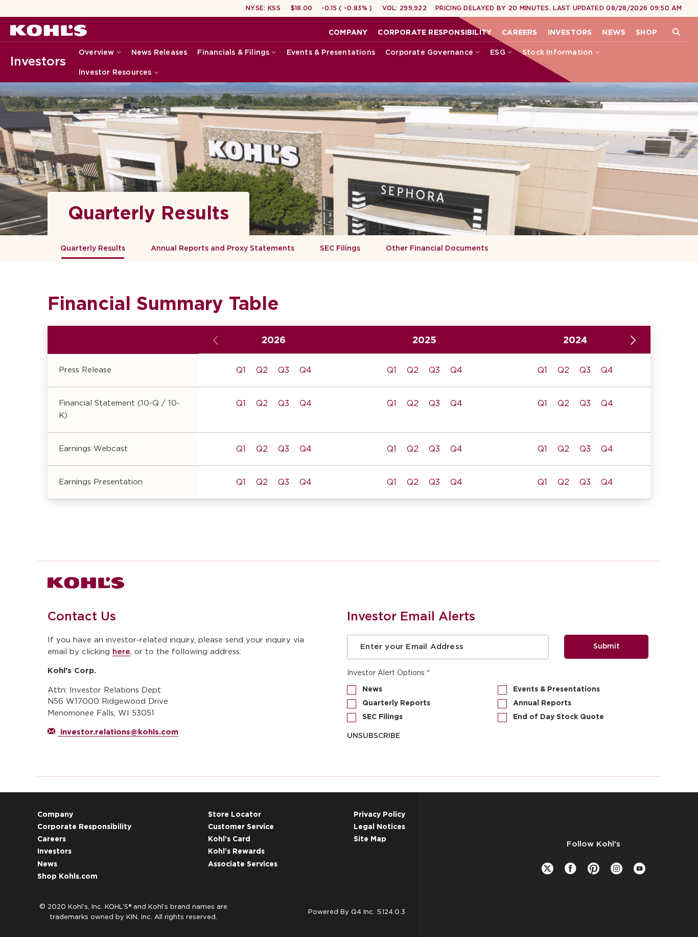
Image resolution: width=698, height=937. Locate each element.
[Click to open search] (676, 32)
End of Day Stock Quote (558, 717)
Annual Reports (542, 703)
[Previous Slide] (216, 341)
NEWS (613, 32)
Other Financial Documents (437, 248)
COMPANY (348, 32)
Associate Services (242, 864)
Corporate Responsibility (84, 827)
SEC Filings (340, 248)
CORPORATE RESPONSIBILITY (435, 32)
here (121, 652)
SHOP (646, 32)
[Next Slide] (632, 341)
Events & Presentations (556, 689)
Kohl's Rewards (236, 851)
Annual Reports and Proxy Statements (222, 248)
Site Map (370, 839)
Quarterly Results (92, 248)
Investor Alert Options (386, 673)
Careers (51, 839)
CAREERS (519, 32)
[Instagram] (616, 868)
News (372, 689)
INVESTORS (570, 32)
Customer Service (241, 827)
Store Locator (234, 814)
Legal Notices (379, 827)
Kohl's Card (229, 839)
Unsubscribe (373, 736)
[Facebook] (570, 868)
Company (55, 814)
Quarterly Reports (396, 703)
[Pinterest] (593, 868)
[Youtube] (639, 868)
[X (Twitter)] (547, 868)
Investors (38, 62)
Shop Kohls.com (67, 876)
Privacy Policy (379, 814)
